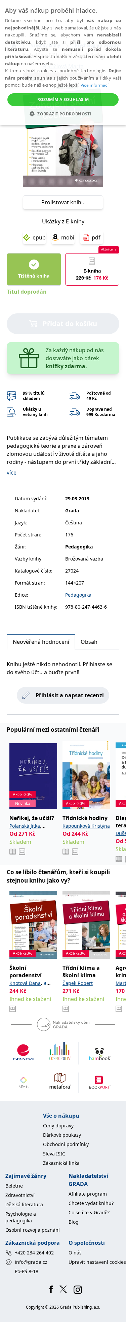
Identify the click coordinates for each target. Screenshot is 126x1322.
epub (39, 237)
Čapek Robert (77, 983)
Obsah (89, 641)
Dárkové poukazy (62, 1135)
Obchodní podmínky (66, 1144)
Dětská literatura (24, 1204)
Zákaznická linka (61, 1163)
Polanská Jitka (24, 826)
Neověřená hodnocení (41, 641)
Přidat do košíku (70, 323)
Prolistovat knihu (63, 202)
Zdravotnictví (20, 1195)
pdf (96, 237)
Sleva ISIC (54, 1153)
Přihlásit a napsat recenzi (70, 695)
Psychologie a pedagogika (20, 1217)
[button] (63, 113)
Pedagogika (78, 595)
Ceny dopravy (58, 1125)
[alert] (63, 62)
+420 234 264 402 (34, 1252)
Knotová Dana (25, 983)
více (11, 472)
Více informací (95, 85)
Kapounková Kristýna (86, 826)
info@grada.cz (31, 1262)
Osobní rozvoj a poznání (32, 1230)
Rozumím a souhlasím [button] (63, 99)
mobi (67, 237)
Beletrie (14, 1186)
